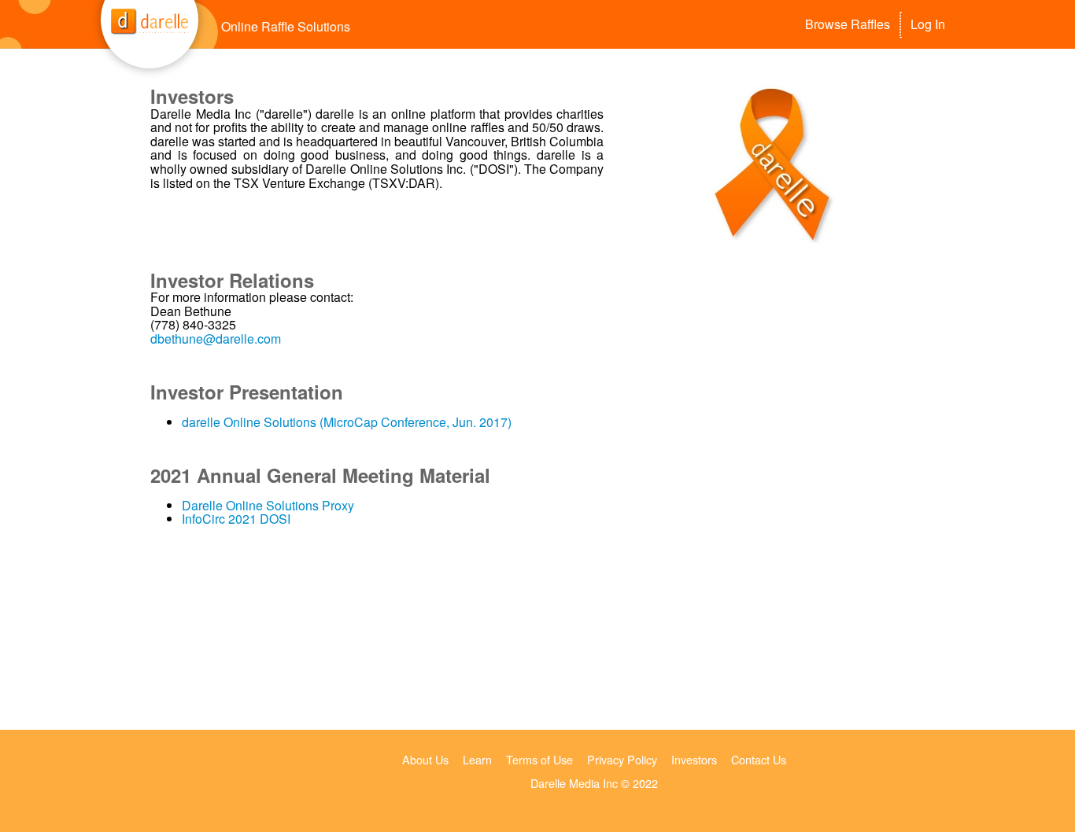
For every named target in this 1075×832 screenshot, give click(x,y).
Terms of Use (539, 759)
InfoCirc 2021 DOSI (236, 519)
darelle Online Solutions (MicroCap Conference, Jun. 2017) (347, 422)
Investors (694, 759)
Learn (477, 759)
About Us (425, 759)
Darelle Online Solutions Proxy (268, 505)
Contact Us (758, 759)
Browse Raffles (847, 24)
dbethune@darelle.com (215, 338)
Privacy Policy (622, 759)
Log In (928, 24)
